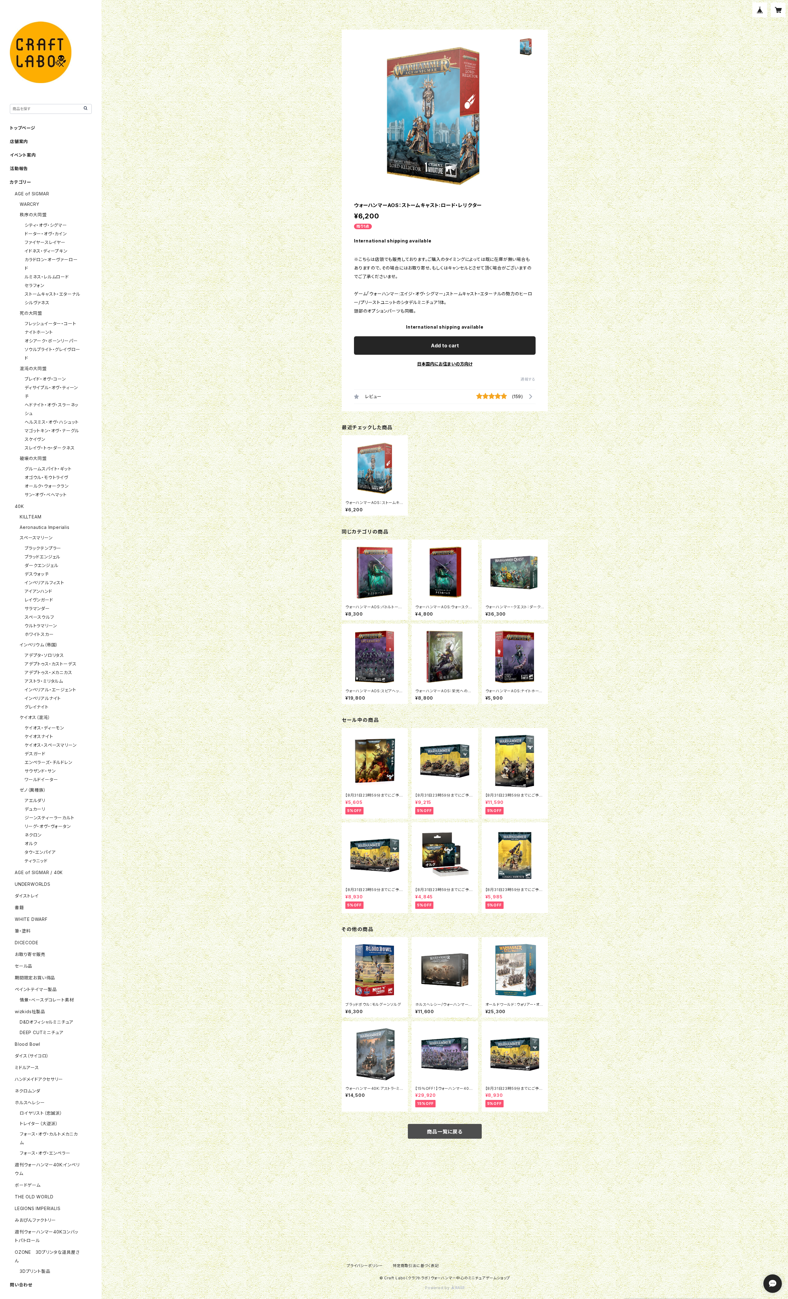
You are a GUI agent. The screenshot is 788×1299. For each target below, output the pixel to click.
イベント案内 (23, 155)
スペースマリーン (36, 537)
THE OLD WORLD (34, 1196)
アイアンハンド (38, 591)
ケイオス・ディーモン (44, 727)
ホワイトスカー (39, 634)
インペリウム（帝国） (39, 644)
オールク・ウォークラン (47, 486)
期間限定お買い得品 (35, 977)
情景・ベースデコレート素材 (47, 999)
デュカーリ (35, 809)
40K (19, 506)
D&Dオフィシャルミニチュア (47, 1022)
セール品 (23, 966)
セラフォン (34, 285)
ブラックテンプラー (43, 548)
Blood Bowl (27, 1044)
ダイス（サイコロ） (32, 1055)
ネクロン (33, 834)
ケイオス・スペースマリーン (50, 745)
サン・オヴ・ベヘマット (46, 494)
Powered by (438, 1287)
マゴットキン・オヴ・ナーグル (52, 430)
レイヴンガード (39, 599)
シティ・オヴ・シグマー (46, 225)
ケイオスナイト (39, 736)
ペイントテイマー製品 (36, 989)
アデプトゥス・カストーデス (50, 663)
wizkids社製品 (30, 1011)
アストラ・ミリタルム (44, 681)
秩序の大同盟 (33, 214)
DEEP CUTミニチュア (41, 1032)
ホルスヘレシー (30, 1102)
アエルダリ (35, 800)
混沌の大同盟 (33, 368)
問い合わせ (21, 1284)
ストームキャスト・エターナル (52, 294)
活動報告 (19, 168)
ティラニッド (36, 860)
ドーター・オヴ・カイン (46, 233)
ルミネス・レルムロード (47, 276)
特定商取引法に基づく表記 (416, 1265)
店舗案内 (19, 141)
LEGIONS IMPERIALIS (37, 1208)
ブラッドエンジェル (42, 556)
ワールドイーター (41, 779)
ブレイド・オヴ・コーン (45, 379)
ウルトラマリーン (41, 625)
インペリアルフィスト (44, 582)
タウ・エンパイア (40, 852)
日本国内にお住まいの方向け (444, 363)
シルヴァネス (37, 302)
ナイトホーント (39, 332)
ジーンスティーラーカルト (49, 817)
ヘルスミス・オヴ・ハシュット (52, 422)
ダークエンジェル (41, 565)
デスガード (35, 753)
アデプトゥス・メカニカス (48, 672)
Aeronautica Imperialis (45, 527)
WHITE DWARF (31, 919)
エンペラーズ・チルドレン (48, 762)
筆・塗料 (23, 930)
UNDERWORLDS (32, 884)
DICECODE (26, 942)
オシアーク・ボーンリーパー (51, 340)
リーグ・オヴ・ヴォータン (48, 826)
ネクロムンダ (27, 1090)
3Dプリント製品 (35, 1271)
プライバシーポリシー (365, 1265)
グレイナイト (37, 706)
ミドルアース (27, 1067)
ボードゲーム (28, 1185)
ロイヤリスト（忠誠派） (41, 1113)
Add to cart (445, 345)
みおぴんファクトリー (35, 1220)
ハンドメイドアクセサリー (39, 1079)
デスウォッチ (37, 574)
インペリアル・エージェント (50, 689)
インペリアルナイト (43, 698)
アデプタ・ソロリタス (44, 655)
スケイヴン (35, 439)
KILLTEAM (30, 516)
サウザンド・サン (40, 770)
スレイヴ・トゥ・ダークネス (49, 447)
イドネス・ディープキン (46, 251)
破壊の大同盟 (33, 458)
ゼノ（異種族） (33, 790)
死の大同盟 (31, 313)
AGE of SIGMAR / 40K (39, 872)
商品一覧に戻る (445, 1132)
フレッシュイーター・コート (50, 323)
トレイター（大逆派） (39, 1123)
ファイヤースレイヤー (45, 242)
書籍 (19, 907)
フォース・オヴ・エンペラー (45, 1153)
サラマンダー (37, 608)
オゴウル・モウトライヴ (46, 477)
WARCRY (29, 204)
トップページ (22, 127)
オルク (31, 843)
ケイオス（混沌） (35, 717)
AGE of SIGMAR (32, 193)
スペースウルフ (39, 617)
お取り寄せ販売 (30, 954)
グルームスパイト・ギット (48, 468)
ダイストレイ (27, 895)
